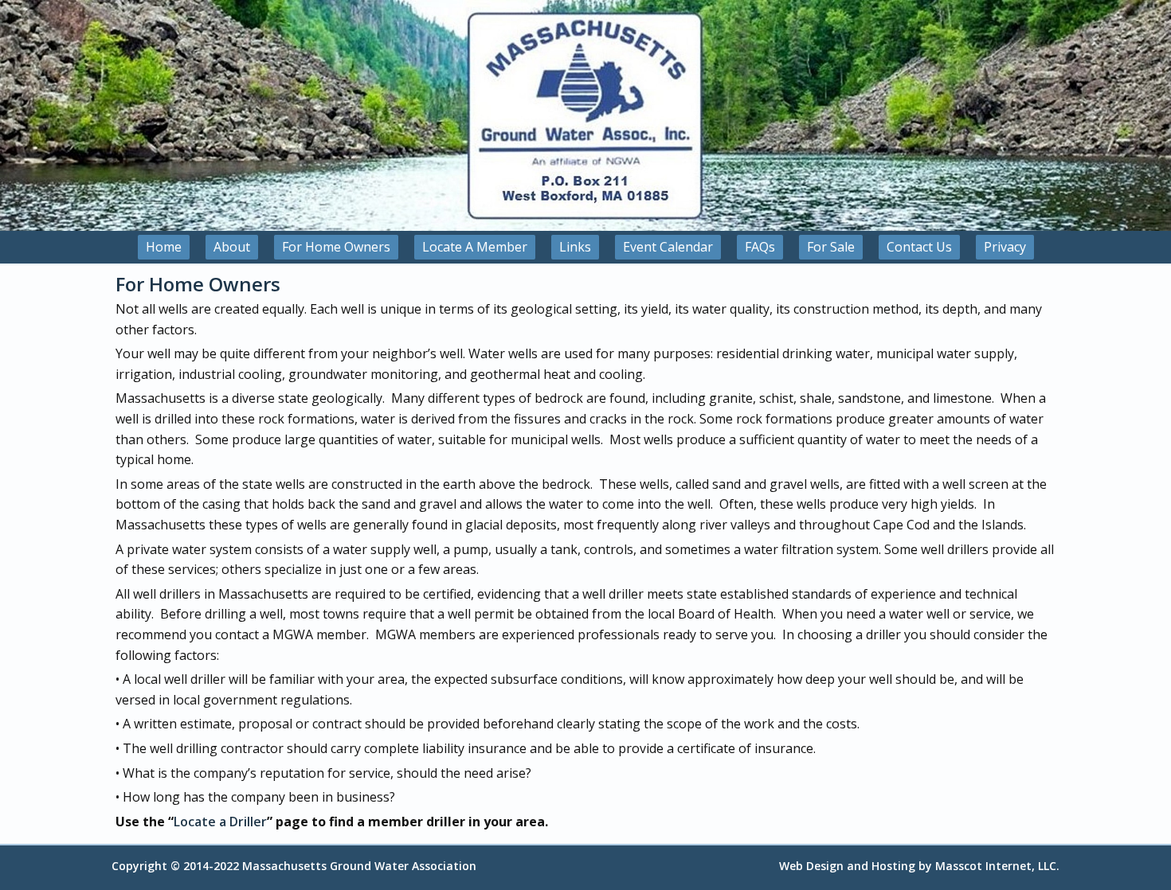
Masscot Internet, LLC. (997, 865)
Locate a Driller (220, 821)
